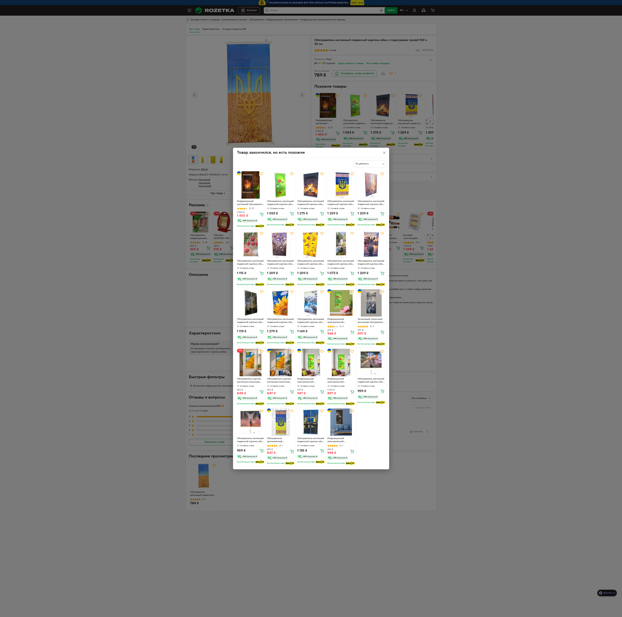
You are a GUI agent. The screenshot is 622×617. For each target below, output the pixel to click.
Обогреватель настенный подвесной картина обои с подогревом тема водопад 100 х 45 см (340, 263)
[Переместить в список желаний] (261, 173)
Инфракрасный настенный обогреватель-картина (250, 203)
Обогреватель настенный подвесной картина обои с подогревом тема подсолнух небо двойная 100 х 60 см (280, 321)
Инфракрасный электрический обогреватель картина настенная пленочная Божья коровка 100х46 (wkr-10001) (339, 321)
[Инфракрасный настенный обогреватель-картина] (250, 185)
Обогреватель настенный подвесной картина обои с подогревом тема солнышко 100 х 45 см (280, 203)
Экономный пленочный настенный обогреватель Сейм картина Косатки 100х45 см (371, 321)
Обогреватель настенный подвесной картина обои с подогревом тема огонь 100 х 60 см (310, 203)
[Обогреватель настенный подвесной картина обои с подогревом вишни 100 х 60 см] (250, 244)
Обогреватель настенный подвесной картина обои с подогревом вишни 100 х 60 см (250, 263)
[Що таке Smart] (259, 226)
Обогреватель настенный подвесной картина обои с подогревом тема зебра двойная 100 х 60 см (371, 263)
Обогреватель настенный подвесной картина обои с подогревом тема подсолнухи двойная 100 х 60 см (310, 263)
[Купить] (261, 214)
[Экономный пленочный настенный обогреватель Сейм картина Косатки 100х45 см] (371, 303)
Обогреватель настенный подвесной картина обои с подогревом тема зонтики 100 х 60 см (280, 263)
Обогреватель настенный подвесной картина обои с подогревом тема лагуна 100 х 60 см (310, 321)
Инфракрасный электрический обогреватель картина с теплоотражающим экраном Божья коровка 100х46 (310, 381)
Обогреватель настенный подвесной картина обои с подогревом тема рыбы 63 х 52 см (371, 381)
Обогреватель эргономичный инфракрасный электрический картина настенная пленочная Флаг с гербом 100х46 (279, 440)
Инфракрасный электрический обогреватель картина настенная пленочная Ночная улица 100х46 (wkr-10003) (339, 440)
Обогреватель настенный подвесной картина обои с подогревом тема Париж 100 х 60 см (371, 203)
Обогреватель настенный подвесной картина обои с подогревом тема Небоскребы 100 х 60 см (250, 321)
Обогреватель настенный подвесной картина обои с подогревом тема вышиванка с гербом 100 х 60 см (340, 203)
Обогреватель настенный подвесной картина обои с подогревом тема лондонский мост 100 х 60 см (310, 440)
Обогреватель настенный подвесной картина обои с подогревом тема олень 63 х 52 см (250, 440)
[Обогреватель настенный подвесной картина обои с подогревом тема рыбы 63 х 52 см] (371, 362)
